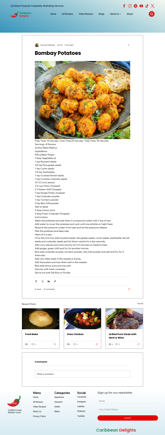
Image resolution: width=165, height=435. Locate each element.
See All (140, 303)
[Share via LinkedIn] (48, 281)
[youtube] (141, 6)
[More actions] (128, 45)
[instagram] (130, 6)
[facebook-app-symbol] (124, 6)
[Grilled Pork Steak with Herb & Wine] (124, 318)
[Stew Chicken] (82, 318)
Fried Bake (31, 334)
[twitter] (152, 6)
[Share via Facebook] (36, 281)
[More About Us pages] (120, 14)
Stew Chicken (75, 334)
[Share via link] (55, 281)
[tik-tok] (147, 6)
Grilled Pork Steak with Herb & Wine (122, 336)
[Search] (151, 14)
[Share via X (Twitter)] (42, 281)
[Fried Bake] (40, 318)
